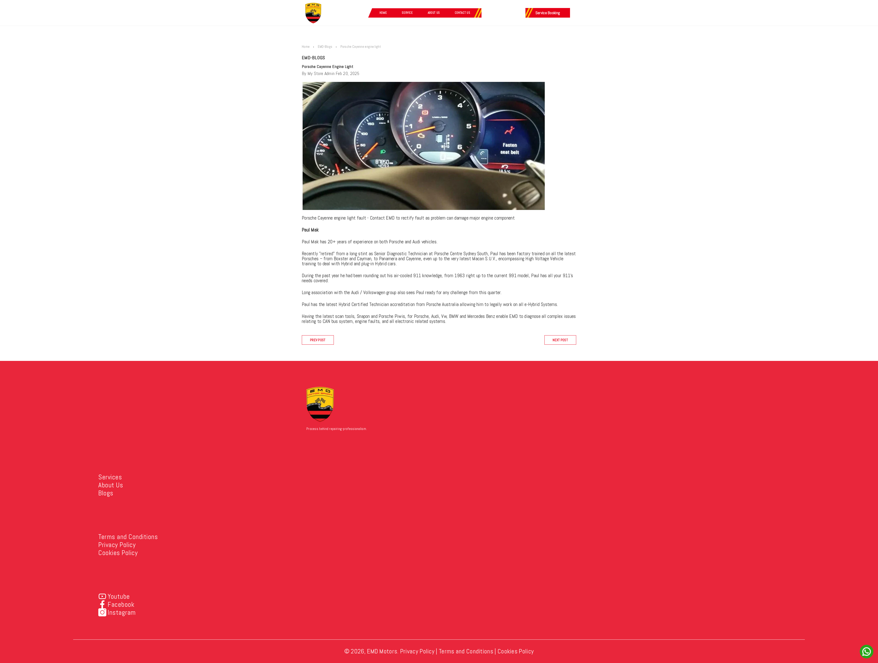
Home (383, 13)
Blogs (105, 493)
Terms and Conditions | (467, 651)
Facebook (121, 604)
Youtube (119, 596)
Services (110, 477)
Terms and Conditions (128, 536)
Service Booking (547, 12)
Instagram (122, 612)
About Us (434, 13)
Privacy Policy (117, 544)
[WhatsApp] (866, 651)
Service (407, 13)
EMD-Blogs (325, 46)
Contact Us (462, 13)
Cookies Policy (118, 552)
